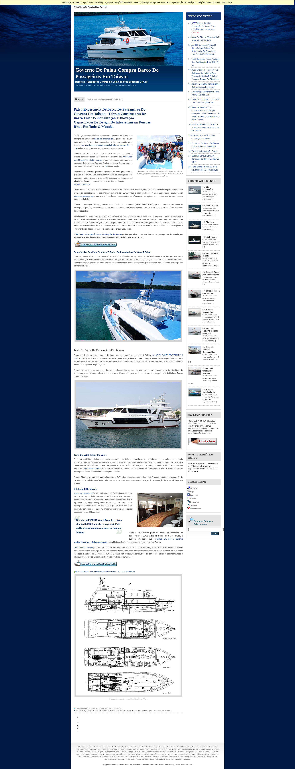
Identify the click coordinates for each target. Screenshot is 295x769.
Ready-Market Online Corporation (181, 764)
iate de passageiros (92, 468)
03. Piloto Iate (208, 222)
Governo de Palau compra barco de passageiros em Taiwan (136, 752)
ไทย (203, 2)
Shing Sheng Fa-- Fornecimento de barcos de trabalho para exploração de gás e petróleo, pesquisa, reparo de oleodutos (127, 710)
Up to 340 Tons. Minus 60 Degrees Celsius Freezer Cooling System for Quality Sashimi (120, 99)
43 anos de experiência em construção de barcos (125, 756)
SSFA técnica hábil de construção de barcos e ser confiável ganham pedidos (203, 26)
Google (193, 498)
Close (229, 2)
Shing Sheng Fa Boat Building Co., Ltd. (90, 7)
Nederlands (160, 2)
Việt (223, 2)
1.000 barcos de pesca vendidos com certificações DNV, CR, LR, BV (205, 62)
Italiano (137, 2)
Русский (197, 2)
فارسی (106, 2)
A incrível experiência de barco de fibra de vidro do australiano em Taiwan (205, 127)
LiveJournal (194, 502)
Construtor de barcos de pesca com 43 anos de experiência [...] (211, 338)
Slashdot (193, 505)
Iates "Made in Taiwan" (83, 547)
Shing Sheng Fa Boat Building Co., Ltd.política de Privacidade (167, 759)
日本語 (144, 2)
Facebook (194, 495)
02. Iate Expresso (210, 206)
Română (188, 2)
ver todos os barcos (82, 184)
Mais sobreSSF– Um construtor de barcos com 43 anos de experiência (105, 572)
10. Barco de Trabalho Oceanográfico (209, 349)
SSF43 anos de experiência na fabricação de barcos (98, 234)
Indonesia (128, 2)
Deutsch (80, 2)
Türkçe (217, 2)
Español (98, 2)
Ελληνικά (89, 2)
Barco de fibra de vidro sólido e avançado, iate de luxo (156, 747)
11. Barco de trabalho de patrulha (208, 370)
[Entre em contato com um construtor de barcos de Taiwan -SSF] (95, 248)
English (65, 2)
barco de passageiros (103, 139)
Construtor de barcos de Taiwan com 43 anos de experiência (166, 756)
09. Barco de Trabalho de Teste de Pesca (210, 330)
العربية (72, 2)
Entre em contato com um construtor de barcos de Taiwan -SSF (205, 159)
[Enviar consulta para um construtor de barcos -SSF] (201, 446)
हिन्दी (120, 2)
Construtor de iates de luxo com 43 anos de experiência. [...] (210, 227)
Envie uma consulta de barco (204, 151)
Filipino (210, 2)
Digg (192, 492)
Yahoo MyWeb (195, 509)
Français (114, 2)
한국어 (151, 2)
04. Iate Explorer (210, 237)
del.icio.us (194, 488)
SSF (105, 166)
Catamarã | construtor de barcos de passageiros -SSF (102, 708)
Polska (170, 2)
